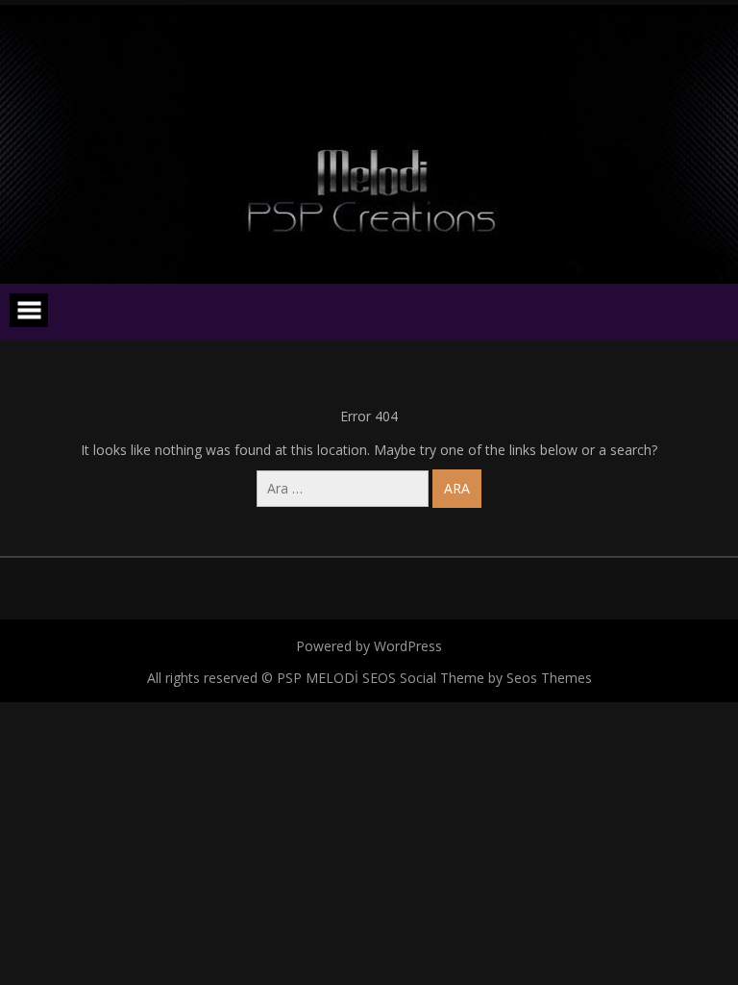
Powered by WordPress (369, 646)
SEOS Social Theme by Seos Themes (477, 678)
